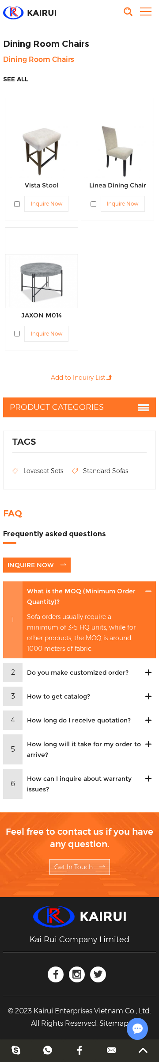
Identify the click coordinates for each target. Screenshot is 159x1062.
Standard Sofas (105, 471)
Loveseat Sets (43, 471)
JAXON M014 (41, 315)
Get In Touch (74, 867)
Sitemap (114, 1023)
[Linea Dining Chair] (117, 151)
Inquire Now (46, 203)
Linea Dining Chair (117, 185)
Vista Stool (41, 185)
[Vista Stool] (41, 151)
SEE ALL (15, 79)
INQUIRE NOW (32, 565)
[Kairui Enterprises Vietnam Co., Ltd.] (29, 12)
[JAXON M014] (41, 281)
